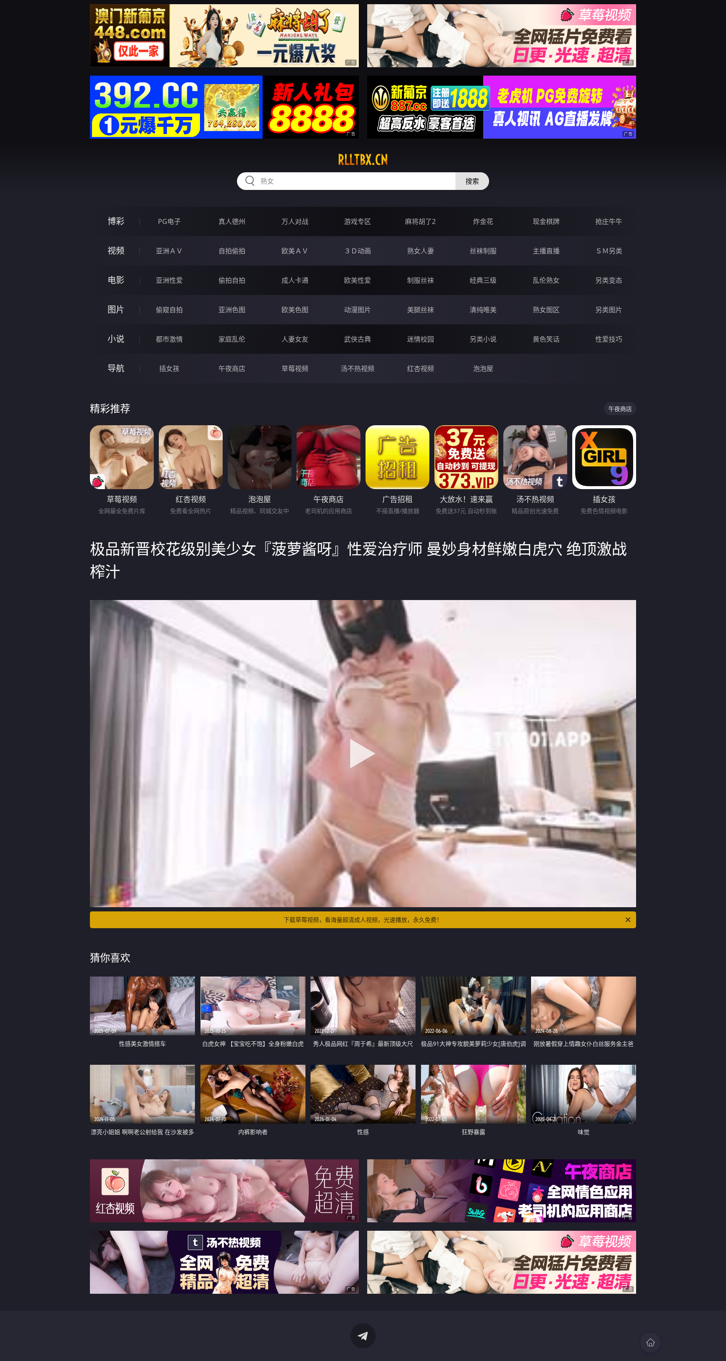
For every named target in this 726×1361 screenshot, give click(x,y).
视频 (116, 250)
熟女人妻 (420, 250)
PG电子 (169, 221)
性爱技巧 (608, 339)
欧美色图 (294, 309)
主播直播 (546, 250)
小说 (116, 339)
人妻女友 (294, 339)
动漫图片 (357, 309)
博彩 (116, 221)
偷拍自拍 (231, 280)
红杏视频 (420, 368)
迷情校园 (420, 339)
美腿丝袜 (420, 309)
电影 (116, 280)
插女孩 (169, 368)
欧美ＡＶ (294, 250)
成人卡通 (294, 280)
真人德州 (231, 221)
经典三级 (483, 280)
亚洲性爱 (169, 280)
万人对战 (294, 221)
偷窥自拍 (169, 309)
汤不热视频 (357, 368)
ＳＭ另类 (608, 250)
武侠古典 (357, 339)
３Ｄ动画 (357, 250)
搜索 (472, 181)
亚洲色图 (231, 309)
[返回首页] (650, 1342)
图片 (116, 309)
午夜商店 (231, 368)
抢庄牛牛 (608, 221)
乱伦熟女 (546, 280)
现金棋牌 (546, 221)
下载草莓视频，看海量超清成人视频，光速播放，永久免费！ (363, 920)
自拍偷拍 (231, 250)
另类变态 (608, 280)
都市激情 (169, 339)
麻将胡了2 (420, 221)
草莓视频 (294, 368)
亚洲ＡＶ (169, 250)
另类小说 (483, 339)
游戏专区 (357, 221)
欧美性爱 (357, 280)
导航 (116, 368)
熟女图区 (546, 309)
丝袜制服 (483, 250)
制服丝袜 (420, 280)
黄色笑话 (546, 339)
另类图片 (608, 309)
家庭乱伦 (231, 339)
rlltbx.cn (363, 159)
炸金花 (483, 221)
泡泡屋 (483, 368)
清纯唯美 (483, 309)
